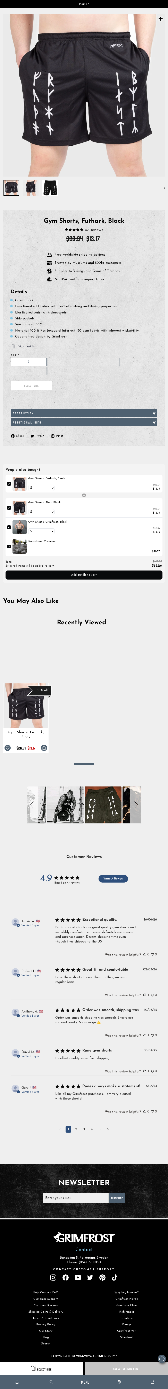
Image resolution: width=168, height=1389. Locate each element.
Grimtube (126, 1318)
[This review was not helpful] (152, 954)
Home (83, 4)
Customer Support (45, 1299)
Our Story (46, 1331)
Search (45, 1343)
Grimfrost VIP (126, 1331)
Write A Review (113, 878)
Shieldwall (126, 1337)
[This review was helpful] (144, 954)
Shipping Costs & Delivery (45, 1311)
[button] (32, 804)
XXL (28, 371)
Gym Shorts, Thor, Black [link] (44, 502)
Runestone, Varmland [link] (42, 541)
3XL (65, 371)
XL (138, 361)
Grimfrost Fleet (126, 1305)
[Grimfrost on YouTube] (78, 1277)
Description (23, 413)
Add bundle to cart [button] (84, 574)
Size (15, 355)
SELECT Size (44, 1369)
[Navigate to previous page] (59, 1129)
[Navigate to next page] (108, 1129)
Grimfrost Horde (127, 1299)
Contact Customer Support (84, 1269)
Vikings (127, 1324)
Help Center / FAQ (46, 1292)
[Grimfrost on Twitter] (90, 1277)
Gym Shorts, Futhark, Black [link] (46, 478)
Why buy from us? (127, 1292)
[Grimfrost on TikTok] (115, 1277)
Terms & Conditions (46, 1318)
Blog (46, 1337)
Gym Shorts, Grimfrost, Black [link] (47, 521)
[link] (19, 484)
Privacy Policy (45, 1324)
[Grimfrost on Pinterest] (102, 1277)
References (126, 1311)
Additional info (27, 422)
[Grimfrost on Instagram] (53, 1277)
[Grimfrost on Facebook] (65, 1277)
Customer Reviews (46, 1305)
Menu (85, 1381)
